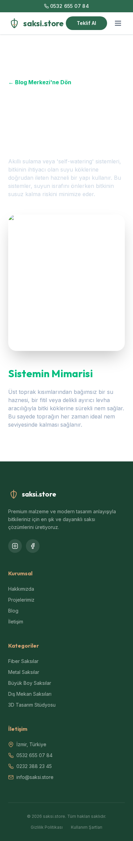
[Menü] (118, 23)
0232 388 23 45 (34, 766)
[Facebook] (33, 546)
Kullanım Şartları (86, 827)
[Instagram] (15, 546)
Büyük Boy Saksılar (29, 683)
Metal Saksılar (23, 672)
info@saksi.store (35, 777)
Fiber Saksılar (23, 661)
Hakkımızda (21, 589)
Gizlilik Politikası (47, 827)
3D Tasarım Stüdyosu (32, 705)
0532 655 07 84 (69, 6)
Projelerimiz (21, 600)
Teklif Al (86, 23)
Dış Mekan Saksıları (29, 694)
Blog (13, 611)
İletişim (15, 621)
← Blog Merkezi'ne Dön (39, 82)
